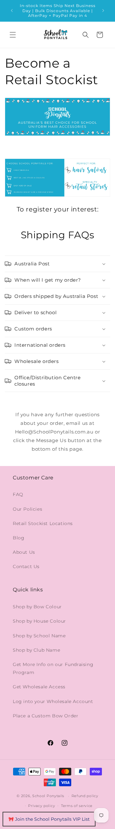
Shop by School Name (39, 636)
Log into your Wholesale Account (53, 701)
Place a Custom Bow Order (45, 716)
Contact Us (26, 566)
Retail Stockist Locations (43, 523)
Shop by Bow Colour (37, 607)
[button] (13, 35)
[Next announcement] (103, 11)
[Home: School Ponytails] (57, 135)
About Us (24, 552)
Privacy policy (41, 805)
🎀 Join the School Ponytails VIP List (49, 819)
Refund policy (85, 796)
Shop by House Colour (39, 621)
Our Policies (27, 509)
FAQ (18, 494)
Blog (18, 538)
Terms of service (77, 805)
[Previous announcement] (12, 11)
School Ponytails (48, 796)
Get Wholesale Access (39, 687)
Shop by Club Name (36, 650)
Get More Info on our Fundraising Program (53, 668)
